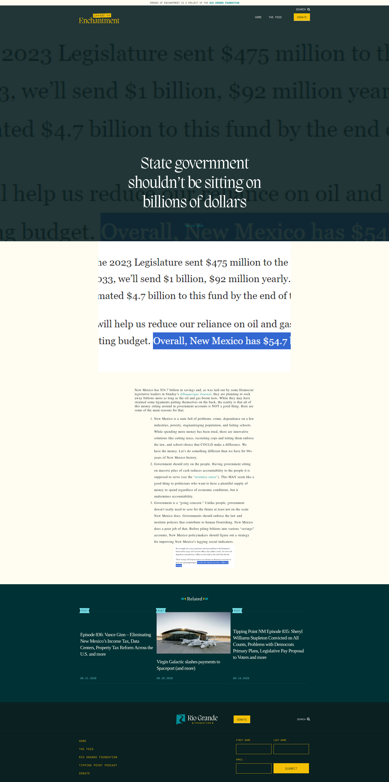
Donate (302, 17)
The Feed (275, 17)
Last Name (281, 740)
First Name (244, 740)
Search (301, 9)
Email (241, 759)
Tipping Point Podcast (98, 765)
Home (258, 17)
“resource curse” (205, 477)
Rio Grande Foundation (224, 2)
